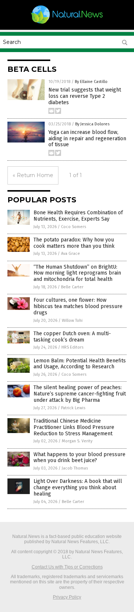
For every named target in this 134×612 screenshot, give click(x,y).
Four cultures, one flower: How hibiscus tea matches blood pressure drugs (78, 306)
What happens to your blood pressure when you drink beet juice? (79, 457)
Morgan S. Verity (77, 441)
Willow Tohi (72, 320)
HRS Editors (72, 347)
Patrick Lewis (73, 408)
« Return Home (33, 175)
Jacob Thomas (75, 468)
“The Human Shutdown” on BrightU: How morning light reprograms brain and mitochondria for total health (77, 273)
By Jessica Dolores (92, 124)
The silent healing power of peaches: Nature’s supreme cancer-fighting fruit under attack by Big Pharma (80, 393)
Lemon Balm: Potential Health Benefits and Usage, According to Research (80, 364)
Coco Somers (73, 226)
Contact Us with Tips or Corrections (67, 567)
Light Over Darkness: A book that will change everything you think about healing (78, 487)
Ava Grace (70, 253)
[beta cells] (67, 23)
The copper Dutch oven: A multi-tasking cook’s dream (72, 336)
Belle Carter (72, 287)
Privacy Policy (67, 597)
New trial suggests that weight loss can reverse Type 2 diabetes (84, 96)
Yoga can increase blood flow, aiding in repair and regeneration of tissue (87, 138)
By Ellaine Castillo (91, 81)
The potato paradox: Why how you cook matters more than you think (74, 243)
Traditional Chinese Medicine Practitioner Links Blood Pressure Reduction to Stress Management (74, 427)
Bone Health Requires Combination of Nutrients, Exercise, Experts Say (78, 215)
